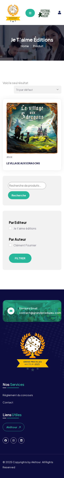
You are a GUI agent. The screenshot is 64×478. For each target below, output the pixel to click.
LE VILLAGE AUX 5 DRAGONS (23, 163)
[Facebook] (6, 440)
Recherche (19, 195)
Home (25, 46)
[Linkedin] (21, 440)
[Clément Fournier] (10, 245)
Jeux (9, 157)
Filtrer (20, 258)
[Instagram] (13, 440)
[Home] (13, 13)
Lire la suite (32, 147)
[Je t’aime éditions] (10, 228)
